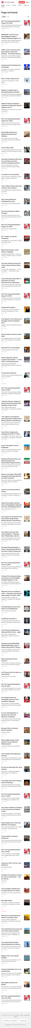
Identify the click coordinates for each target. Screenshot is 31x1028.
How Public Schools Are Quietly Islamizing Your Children (9, 134)
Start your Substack (11, 1020)
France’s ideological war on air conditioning (11, 970)
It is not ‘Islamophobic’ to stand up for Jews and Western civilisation (9, 715)
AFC (8, 28)
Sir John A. (4, 881)
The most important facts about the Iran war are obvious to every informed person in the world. (11, 465)
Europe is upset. (5, 732)
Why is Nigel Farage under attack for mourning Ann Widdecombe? (10, 742)
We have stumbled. (6, 867)
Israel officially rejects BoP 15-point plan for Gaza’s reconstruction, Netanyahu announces (11, 280)
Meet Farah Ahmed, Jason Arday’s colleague (10, 251)
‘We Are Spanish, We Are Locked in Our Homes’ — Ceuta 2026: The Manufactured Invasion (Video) (11, 359)
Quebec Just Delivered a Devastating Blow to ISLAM (10, 91)
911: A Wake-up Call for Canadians (9, 237)
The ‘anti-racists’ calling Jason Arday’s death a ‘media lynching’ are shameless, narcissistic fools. (11, 177)
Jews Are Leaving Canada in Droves (10, 490)
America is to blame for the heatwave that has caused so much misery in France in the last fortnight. (11, 974)
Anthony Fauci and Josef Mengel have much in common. (11, 375)
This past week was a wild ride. (9, 350)
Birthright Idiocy (6, 900)
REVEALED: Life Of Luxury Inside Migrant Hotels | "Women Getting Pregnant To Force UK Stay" (11, 36)
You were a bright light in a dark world (10, 81)
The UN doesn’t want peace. (8, 611)
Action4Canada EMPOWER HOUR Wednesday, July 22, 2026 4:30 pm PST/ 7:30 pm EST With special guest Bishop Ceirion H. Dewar (11, 645)
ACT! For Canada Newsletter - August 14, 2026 (11, 225)
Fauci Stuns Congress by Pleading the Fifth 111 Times (10, 433)
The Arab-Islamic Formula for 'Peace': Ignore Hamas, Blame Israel (11, 265)
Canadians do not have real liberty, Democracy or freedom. (10, 70)
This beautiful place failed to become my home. (11, 190)
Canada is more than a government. (11, 892)
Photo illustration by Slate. (8, 676)
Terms (21, 1015)
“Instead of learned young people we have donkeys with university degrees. (11, 567)
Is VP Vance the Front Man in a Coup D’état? (11, 673)
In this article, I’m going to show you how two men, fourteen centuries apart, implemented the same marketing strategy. (11, 663)
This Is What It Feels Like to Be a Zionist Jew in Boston (11, 187)
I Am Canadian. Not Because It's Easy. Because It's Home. (10, 889)
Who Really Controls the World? (9, 983)
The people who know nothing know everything (11, 781)
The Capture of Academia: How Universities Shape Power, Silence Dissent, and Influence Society (11, 519)
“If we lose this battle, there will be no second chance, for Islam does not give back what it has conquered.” (11, 1000)
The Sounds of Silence (8, 373)
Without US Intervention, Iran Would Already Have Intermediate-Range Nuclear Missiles (11, 461)
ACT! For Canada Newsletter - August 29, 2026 (11, 22)
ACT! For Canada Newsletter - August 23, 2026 (11, 120)
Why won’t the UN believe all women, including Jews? (10, 916)
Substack (7, 1024)
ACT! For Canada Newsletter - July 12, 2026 (11, 795)
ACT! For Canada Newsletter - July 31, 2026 (11, 389)
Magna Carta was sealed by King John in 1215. (11, 325)
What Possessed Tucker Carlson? (9, 660)
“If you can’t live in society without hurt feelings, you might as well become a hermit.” (10, 798)
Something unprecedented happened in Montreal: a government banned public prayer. (11, 95)
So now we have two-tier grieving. (10, 746)
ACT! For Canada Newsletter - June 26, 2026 (11, 997)
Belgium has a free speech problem (10, 957)
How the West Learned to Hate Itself (11, 335)
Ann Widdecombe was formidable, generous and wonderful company (9, 699)
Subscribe (21, 2)
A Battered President (8, 307)
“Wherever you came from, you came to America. (11, 110)
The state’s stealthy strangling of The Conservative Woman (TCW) (11, 809)
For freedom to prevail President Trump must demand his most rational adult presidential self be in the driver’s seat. (11, 310)
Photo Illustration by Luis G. (9, 509)
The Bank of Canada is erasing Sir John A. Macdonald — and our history (11, 877)
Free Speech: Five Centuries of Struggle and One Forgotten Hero (11, 321)
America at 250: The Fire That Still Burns (11, 864)
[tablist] (5, 16)
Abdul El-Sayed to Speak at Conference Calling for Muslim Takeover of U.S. (11, 105)
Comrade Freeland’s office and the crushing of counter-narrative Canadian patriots (11, 161)
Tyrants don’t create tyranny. (9, 228)
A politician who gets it (9, 618)
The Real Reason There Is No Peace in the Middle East (10, 608)
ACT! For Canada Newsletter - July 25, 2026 (11, 563)
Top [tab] (8, 16)
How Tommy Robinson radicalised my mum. (8, 200)
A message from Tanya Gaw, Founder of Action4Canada (11, 241)
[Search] (28, 16)
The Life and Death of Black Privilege (10, 212)
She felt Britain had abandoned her (10, 203)
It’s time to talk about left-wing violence (11, 768)
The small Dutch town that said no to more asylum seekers (11, 930)
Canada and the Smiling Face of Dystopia (11, 66)
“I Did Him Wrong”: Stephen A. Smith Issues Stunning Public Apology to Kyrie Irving (11, 403)
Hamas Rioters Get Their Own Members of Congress (11, 824)
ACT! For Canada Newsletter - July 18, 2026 (11, 685)
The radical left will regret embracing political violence (10, 943)
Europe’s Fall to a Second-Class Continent (9, 729)
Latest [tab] (3, 16)
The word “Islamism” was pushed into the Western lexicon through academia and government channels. (11, 481)
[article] (15, 26)
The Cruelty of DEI (7, 147)
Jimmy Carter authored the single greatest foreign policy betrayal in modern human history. (10, 554)
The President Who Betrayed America (10, 755)
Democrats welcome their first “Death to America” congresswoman (11, 827)
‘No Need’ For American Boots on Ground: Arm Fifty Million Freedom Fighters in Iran (11, 578)
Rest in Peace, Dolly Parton (10, 78)
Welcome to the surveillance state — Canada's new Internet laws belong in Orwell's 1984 (11, 593)
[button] (2, 5)
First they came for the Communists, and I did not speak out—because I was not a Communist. (11, 298)
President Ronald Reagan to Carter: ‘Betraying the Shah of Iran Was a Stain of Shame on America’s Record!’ (11, 549)
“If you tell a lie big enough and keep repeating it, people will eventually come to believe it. (11, 392)
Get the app (23, 1020)
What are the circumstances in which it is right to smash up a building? (11, 947)
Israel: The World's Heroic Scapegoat (9, 446)
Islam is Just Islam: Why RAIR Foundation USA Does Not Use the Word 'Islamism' (11, 476)
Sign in (27, 2)
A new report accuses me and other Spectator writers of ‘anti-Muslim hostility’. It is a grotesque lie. (11, 719)
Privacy (17, 1015)
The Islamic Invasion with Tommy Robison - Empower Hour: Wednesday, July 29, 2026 (10, 534)
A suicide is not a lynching (10, 174)
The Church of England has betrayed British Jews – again (11, 631)
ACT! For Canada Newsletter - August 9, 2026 (11, 295)
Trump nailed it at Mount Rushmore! (9, 837)
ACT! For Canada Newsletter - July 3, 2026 (11, 850)
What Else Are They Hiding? (10, 348)
